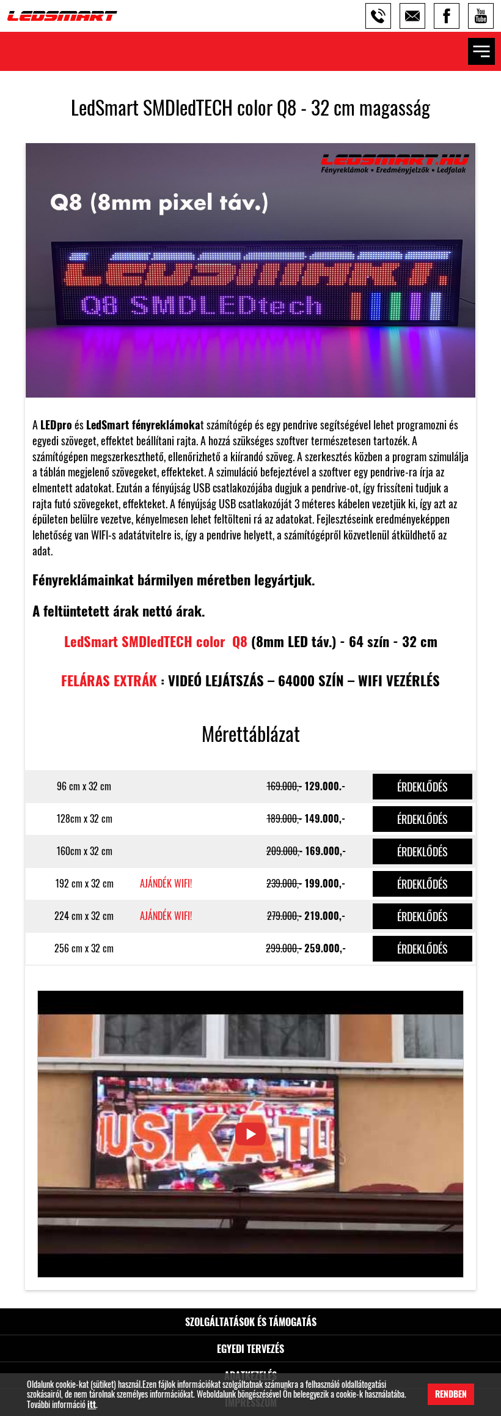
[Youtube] (481, 16)
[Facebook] (446, 16)
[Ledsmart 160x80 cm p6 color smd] (250, 1134)
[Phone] (378, 16)
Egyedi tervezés (250, 1348)
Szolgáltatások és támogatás (250, 1321)
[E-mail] (412, 16)
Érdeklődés (422, 787)
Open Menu (481, 51)
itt (91, 1404)
